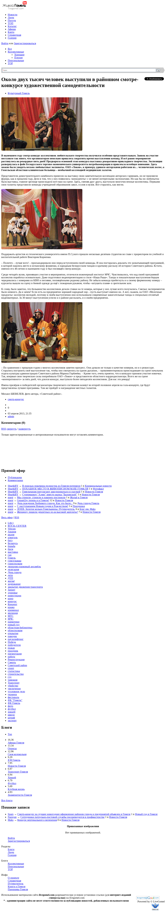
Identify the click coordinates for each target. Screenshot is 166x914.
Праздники (79, 506)
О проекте (13, 877)
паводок (12, 636)
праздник (13, 650)
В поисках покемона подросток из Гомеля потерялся (51, 485)
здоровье (13, 592)
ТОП (10, 23)
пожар (11, 648)
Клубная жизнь (16, 789)
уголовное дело (16, 691)
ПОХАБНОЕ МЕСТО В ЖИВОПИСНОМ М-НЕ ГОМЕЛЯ (55, 488)
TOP (10, 63)
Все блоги (6, 800)
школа (11, 714)
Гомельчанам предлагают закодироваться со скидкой (51, 491)
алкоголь (13, 537)
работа (11, 656)
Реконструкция (16, 659)
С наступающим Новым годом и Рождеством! (42, 506)
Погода (12, 20)
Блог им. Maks (87, 509)
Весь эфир (7, 517)
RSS (3, 428)
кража (11, 607)
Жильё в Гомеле (79, 497)
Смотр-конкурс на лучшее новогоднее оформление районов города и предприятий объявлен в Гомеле (73, 814)
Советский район (17, 665)
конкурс (12, 601)
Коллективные (16, 51)
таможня (12, 679)
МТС (10, 616)
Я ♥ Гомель (14, 760)
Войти (4, 43)
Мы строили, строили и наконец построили (41, 497)
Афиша (12, 29)
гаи (10, 555)
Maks (10, 820)
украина (12, 694)
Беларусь (13, 543)
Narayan (12, 817)
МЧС (10, 618)
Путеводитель (15, 883)
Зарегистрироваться (25, 43)
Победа (12, 642)
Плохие (18, 57)
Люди (11, 17)
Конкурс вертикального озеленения (37, 820)
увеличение (14, 688)
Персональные (16, 60)
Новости (12, 14)
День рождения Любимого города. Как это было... (45, 503)
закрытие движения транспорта (25, 586)
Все (10, 48)
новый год (13, 624)
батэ (10, 540)
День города (14, 572)
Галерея (12, 37)
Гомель (12, 557)
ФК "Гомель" (15, 700)
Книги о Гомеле (16, 886)
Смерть (12, 662)
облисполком (15, 630)
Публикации (15, 477)
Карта (11, 32)
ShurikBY (13, 485)
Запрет (11, 589)
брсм (10, 549)
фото (10, 706)
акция (11, 534)
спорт (11, 668)
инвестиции (14, 595)
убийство (13, 685)
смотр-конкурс (16, 399)
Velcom (12, 528)
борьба (11, 546)
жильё (11, 581)
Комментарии (15, 480)
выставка (13, 552)
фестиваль (13, 697)
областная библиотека (20, 627)
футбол (12, 709)
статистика (14, 671)
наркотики (13, 621)
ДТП (10, 578)
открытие (13, 633)
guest (10, 497)
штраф (11, 717)
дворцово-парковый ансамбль (24, 566)
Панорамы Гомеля (18, 889)
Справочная (14, 35)
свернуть (12, 428)
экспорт (12, 720)
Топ (10, 734)
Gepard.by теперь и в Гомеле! (33, 500)
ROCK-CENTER (17, 525)
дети (10, 575)
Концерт (12, 604)
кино (10, 598)
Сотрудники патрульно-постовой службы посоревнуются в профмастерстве (62, 817)
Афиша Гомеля (16, 742)
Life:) (10, 523)
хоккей (11, 711)
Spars (10, 814)
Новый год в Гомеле (146, 814)
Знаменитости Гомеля (20, 795)
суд (9, 677)
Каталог (12, 26)
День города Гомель (88, 503)
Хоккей (12, 777)
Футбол (12, 783)
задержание (14, 584)
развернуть (24, 428)
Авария (12, 531)
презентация (15, 653)
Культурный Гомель (19, 93)
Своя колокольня (17, 754)
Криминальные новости (98, 485)
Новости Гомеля (94, 491)
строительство (16, 674)
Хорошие (19, 54)
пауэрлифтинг (16, 639)
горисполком (15, 563)
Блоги (11, 849)
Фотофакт (98, 488)
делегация (13, 569)
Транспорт (13, 682)
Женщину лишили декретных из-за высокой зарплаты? (47, 512)
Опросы (12, 748)
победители (14, 645)
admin (11, 416)
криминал (13, 610)
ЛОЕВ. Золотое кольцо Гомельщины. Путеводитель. (46, 509)
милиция (13, 613)
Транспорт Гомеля (18, 771)
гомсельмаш (14, 560)
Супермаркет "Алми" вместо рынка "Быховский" (49, 494)
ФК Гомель (14, 703)
